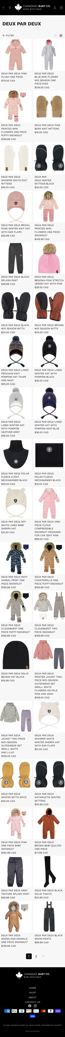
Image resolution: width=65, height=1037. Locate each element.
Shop (32, 992)
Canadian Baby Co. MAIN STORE (25, 1025)
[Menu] (3, 7)
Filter (10, 35)
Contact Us (32, 1002)
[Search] (10, 7)
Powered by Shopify (52, 1025)
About (32, 997)
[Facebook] (30, 1006)
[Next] (43, 956)
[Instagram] (35, 1006)
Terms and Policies (32, 1031)
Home (32, 987)
